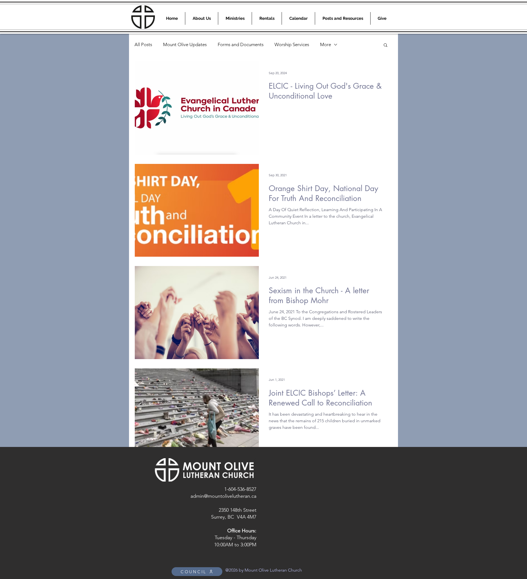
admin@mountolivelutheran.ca (223, 496)
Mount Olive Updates (185, 44)
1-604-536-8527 (240, 489)
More (325, 44)
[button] (385, 45)
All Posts (143, 44)
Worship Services (291, 44)
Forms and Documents (241, 44)
